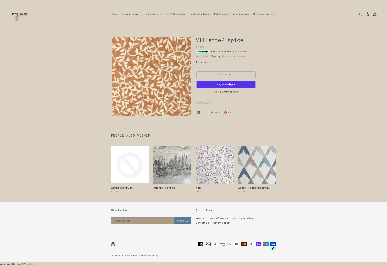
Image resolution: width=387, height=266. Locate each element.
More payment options (226, 92)
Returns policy (221, 222)
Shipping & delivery (243, 218)
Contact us (202, 222)
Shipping (215, 56)
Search (200, 218)
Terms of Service (218, 218)
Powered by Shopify (148, 255)
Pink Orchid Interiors (129, 255)
